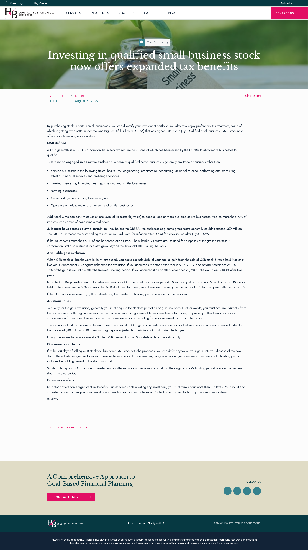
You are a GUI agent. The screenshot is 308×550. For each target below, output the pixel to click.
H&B (53, 101)
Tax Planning (157, 42)
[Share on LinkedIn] (244, 105)
